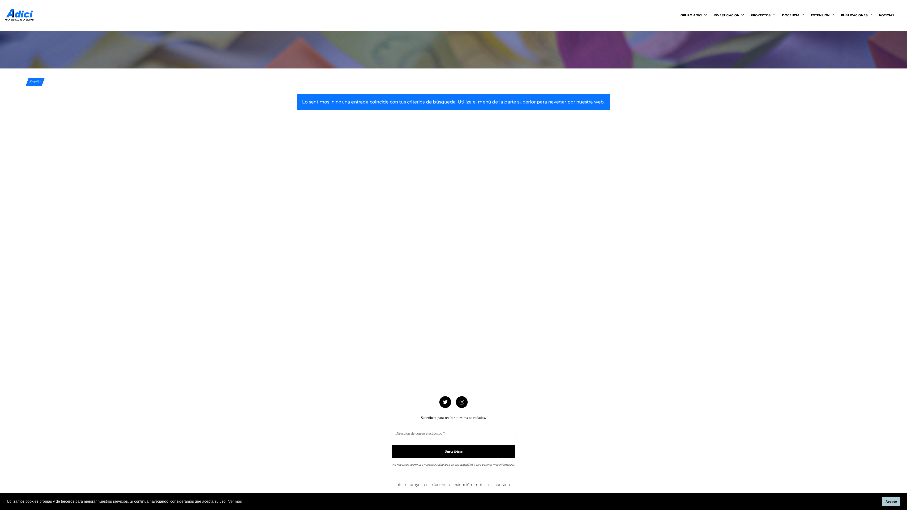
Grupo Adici (691, 15)
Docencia (791, 15)
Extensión (820, 15)
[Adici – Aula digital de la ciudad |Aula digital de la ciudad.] (19, 15)
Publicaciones (854, 15)
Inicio (401, 484)
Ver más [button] (235, 501)
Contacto (503, 484)
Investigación (727, 15)
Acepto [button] (891, 501)
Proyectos (760, 15)
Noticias (886, 15)
